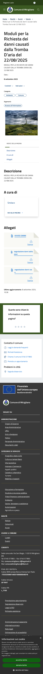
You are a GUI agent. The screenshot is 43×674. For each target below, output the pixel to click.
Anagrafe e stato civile (13, 455)
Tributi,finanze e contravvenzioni (17, 496)
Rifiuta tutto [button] (21, 665)
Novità (12, 19)
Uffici (7, 430)
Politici (7, 438)
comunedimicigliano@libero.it (16, 564)
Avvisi (20, 19)
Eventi (7, 541)
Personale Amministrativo (15, 441)
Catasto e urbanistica (13, 472)
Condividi (8, 86)
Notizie (7, 520)
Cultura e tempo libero (13, 459)
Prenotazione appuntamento (15, 600)
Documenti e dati (11, 445)
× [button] (40, 638)
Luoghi (7, 537)
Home (5, 19)
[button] (21, 670)
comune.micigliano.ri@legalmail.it (18, 561)
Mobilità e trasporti (12, 478)
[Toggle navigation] (4, 9)
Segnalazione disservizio (14, 604)
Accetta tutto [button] (21, 660)
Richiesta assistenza (12, 611)
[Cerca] (38, 9)
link (9, 655)
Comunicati (9, 524)
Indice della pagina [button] (14, 143)
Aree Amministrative (13, 427)
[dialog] (21, 655)
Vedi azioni (19, 86)
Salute (28, 19)
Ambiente (8, 500)
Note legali (9, 629)
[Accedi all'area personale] (34, 2)
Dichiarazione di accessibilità (15, 632)
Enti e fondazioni (11, 434)
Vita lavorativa (10, 463)
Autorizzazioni (10, 507)
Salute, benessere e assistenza (16, 503)
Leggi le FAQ (9, 607)
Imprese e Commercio (13, 466)
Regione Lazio (8, 2)
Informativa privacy (12, 625)
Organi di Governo (12, 423)
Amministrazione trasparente (16, 622)
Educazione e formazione (14, 489)
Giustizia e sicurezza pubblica (16, 493)
